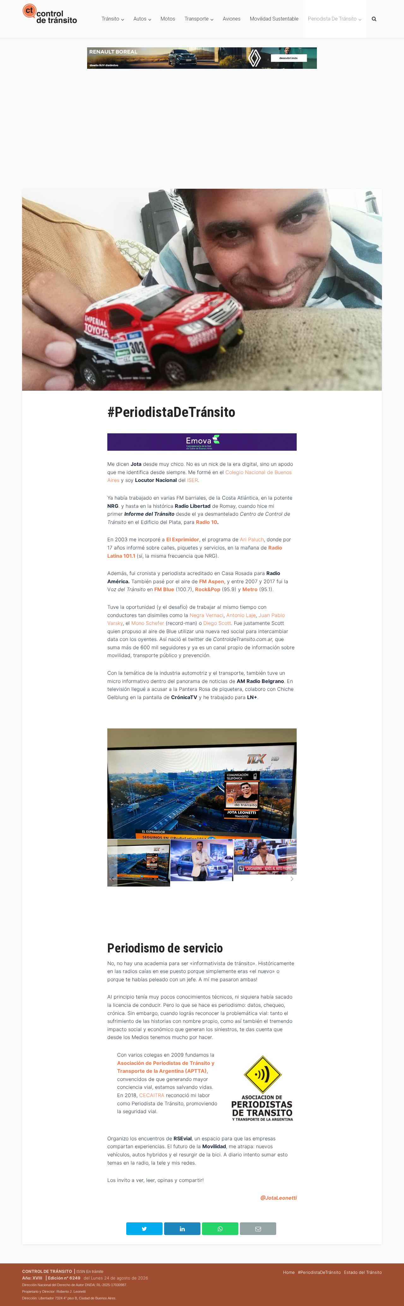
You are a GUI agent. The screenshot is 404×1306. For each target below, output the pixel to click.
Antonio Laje (241, 615)
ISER (192, 480)
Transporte (197, 19)
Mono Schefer (148, 623)
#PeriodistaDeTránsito (319, 1272)
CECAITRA (152, 1095)
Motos (168, 19)
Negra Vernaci (206, 615)
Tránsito (110, 19)
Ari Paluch (252, 539)
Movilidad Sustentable (274, 19)
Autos (140, 19)
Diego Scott (217, 623)
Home (289, 1272)
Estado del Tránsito (363, 1272)
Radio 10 (206, 522)
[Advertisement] (202, 132)
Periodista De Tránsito (332, 19)
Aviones (232, 19)
